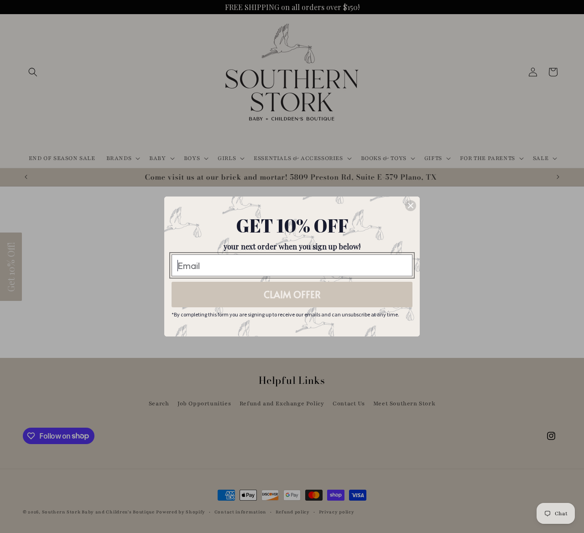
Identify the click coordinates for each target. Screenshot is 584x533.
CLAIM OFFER (292, 294)
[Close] (410, 205)
